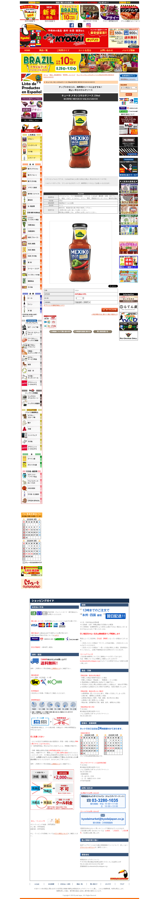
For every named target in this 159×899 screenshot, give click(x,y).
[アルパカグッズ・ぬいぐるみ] (31, 482)
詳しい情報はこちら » (31, 120)
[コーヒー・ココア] (31, 268)
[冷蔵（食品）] (31, 225)
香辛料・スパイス (69, 75)
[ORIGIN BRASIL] (31, 500)
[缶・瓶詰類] (31, 206)
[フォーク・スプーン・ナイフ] (31, 333)
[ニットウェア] (31, 435)
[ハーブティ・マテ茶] (31, 275)
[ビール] (31, 298)
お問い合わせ (106, 50)
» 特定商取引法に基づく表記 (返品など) (105, 314)
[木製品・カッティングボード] (31, 352)
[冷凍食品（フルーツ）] (31, 237)
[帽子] (31, 423)
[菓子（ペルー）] (31, 175)
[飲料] (31, 262)
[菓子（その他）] (31, 181)
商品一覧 (43, 50)
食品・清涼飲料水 (55, 75)
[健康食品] (31, 281)
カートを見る (85, 50)
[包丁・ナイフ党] (31, 327)
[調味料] (31, 200)
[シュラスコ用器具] (31, 403)
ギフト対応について (61, 833)
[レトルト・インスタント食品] (31, 218)
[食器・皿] (31, 371)
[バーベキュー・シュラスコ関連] (31, 339)
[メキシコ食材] (31, 187)
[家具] (31, 364)
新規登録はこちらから (128, 79)
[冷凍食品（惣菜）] (31, 250)
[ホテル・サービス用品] (31, 358)
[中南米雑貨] (31, 488)
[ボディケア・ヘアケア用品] (31, 476)
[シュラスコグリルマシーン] (31, 397)
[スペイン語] (31, 458)
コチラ (56, 635)
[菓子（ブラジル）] (31, 169)
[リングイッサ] (31, 145)
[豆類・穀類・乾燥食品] (31, 212)
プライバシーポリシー (87, 847)
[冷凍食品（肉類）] (31, 243)
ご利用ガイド (63, 50)
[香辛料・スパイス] (31, 193)
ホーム (45, 75)
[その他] (31, 287)
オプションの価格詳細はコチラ (54, 305)
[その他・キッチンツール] (31, 377)
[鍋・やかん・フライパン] (31, 346)
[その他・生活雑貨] (31, 494)
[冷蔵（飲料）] (31, 231)
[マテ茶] (31, 151)
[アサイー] (31, 139)
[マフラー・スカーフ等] (31, 416)
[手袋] (31, 429)
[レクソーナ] (31, 158)
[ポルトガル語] (31, 465)
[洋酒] (31, 310)
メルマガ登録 (128, 50)
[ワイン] (31, 304)
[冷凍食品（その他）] (31, 256)
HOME (27, 50)
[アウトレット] (31, 383)
